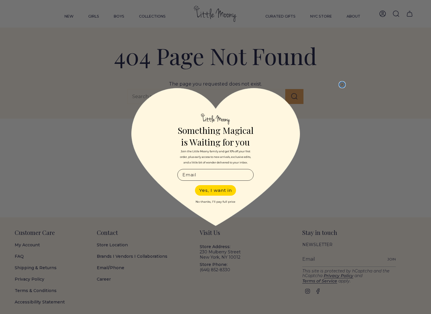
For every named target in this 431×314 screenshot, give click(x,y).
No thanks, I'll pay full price (215, 202)
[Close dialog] (342, 85)
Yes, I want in (215, 190)
